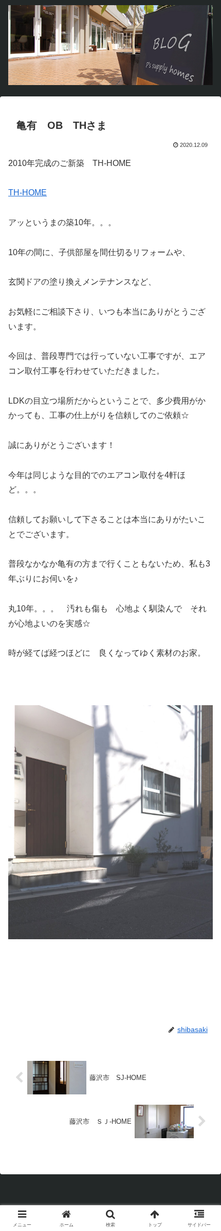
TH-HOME (27, 192)
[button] (200, 1207)
